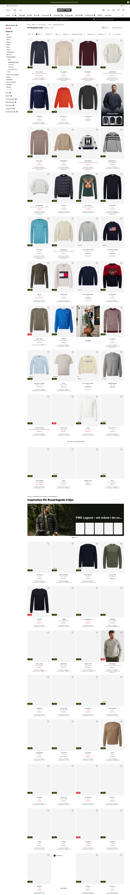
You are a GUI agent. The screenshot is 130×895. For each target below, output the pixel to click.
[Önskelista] (118, 10)
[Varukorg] (123, 10)
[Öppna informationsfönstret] (128, 2)
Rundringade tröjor (58, 24)
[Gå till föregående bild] (113, 499)
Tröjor (49, 24)
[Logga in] (108, 10)
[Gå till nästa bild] (122, 499)
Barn (20, 10)
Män (15, 10)
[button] (105, 27)
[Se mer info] (39, 80)
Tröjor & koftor (41, 24)
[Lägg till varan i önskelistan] (48, 41)
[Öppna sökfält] (122, 15)
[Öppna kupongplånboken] (103, 10)
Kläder (33, 24)
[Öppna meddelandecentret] (113, 10)
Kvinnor (8, 10)
